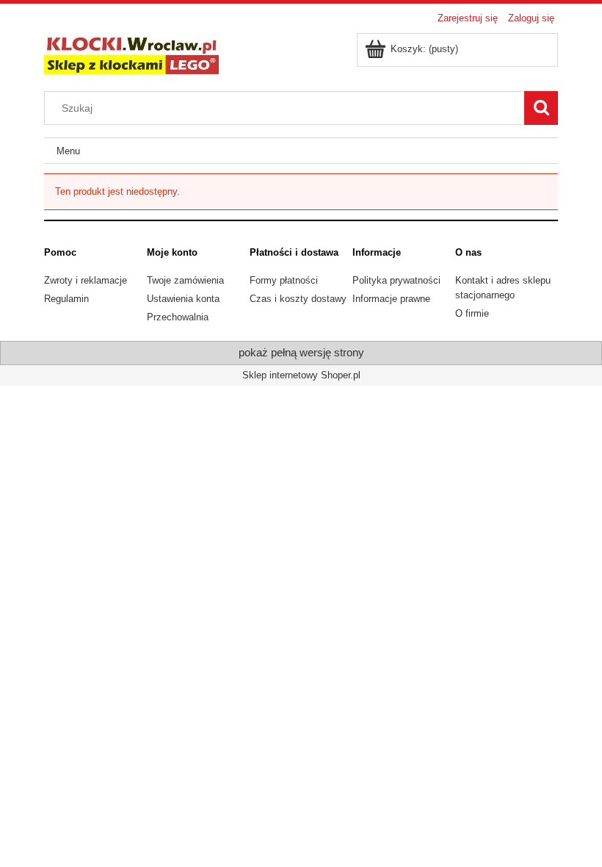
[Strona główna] (131, 52)
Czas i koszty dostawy (298, 298)
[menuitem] (68, 151)
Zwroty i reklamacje (85, 280)
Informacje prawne (391, 298)
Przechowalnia (177, 317)
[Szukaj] (541, 108)
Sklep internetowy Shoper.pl (301, 375)
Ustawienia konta (183, 298)
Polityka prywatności (396, 280)
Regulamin (66, 298)
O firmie (472, 313)
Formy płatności (284, 280)
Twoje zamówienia (185, 280)
